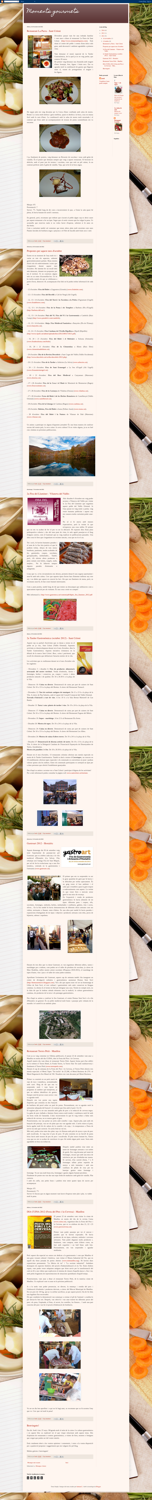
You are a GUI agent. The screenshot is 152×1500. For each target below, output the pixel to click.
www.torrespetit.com (54, 1066)
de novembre (107, 38)
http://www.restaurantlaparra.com (74, 41)
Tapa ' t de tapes (117, 84)
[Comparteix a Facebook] (61, 241)
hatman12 (79, 1487)
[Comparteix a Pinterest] (63, 241)
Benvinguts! (33, 1425)
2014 (103, 30)
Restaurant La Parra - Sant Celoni (44, 31)
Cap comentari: (47, 241)
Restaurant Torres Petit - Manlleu (43, 1051)
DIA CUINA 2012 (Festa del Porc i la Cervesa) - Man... (113, 65)
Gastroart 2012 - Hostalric (40, 843)
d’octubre (106, 41)
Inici (67, 1463)
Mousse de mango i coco (118, 112)
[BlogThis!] (57, 241)
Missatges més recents (33, 1463)
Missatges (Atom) (41, 1466)
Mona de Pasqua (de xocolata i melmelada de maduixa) (119, 98)
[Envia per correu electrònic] (55, 241)
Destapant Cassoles (117, 121)
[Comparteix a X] (59, 241)
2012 (103, 36)
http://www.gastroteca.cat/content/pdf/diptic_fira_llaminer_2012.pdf (66, 595)
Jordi (103, 78)
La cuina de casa (118, 109)
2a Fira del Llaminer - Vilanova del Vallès (48, 493)
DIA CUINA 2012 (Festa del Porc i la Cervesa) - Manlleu (55, 1211)
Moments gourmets (53, 11)
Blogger (98, 1487)
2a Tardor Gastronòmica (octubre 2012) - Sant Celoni (53, 638)
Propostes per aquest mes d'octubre (44, 250)
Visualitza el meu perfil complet (104, 82)
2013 (103, 33)
